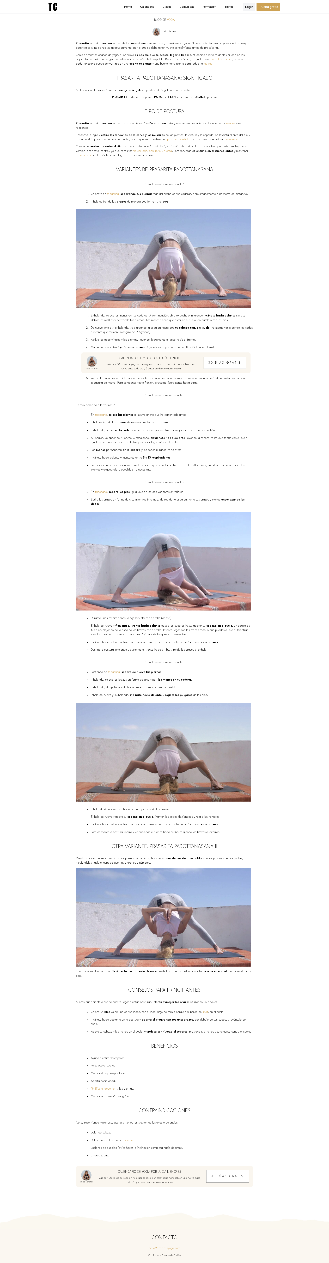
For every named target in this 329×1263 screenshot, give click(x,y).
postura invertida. (178, 139)
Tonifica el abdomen (103, 1088)
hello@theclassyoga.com (164, 1248)
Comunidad (187, 6)
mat (205, 1012)
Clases (167, 6)
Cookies (177, 1255)
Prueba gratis (268, 7)
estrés (208, 63)
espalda (128, 1140)
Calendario (147, 6)
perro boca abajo (221, 59)
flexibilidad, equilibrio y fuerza (152, 151)
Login (249, 7)
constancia (86, 155)
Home (128, 6)
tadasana (113, 194)
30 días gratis (224, 362)
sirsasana (232, 139)
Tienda (229, 6)
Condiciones (154, 1255)
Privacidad (167, 1255)
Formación (209, 6)
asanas (230, 123)
